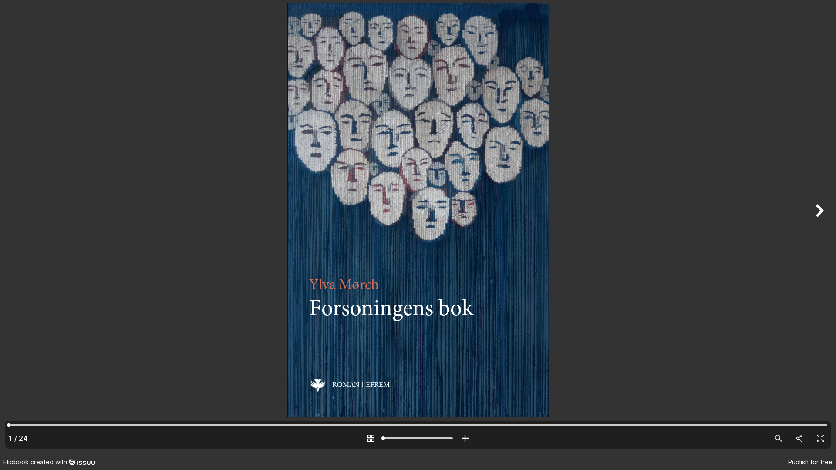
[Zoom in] (465, 438)
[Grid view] (371, 438)
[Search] (778, 438)
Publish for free (810, 462)
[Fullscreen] (820, 438)
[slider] (418, 438)
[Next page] (818, 227)
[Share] (799, 438)
